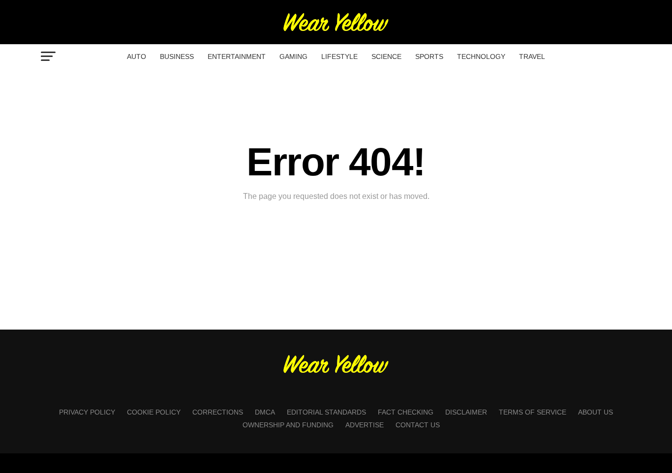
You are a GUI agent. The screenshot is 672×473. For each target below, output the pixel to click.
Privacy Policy (87, 412)
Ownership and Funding (288, 425)
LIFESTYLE (339, 56)
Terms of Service (532, 412)
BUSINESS (177, 56)
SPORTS (429, 56)
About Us (595, 412)
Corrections (217, 412)
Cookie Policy (154, 412)
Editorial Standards (326, 412)
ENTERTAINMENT (237, 56)
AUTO (136, 56)
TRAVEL (532, 56)
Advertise (364, 425)
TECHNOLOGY (481, 56)
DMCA (265, 412)
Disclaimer (466, 412)
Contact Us (418, 425)
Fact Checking (405, 412)
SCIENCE (386, 56)
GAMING (293, 56)
